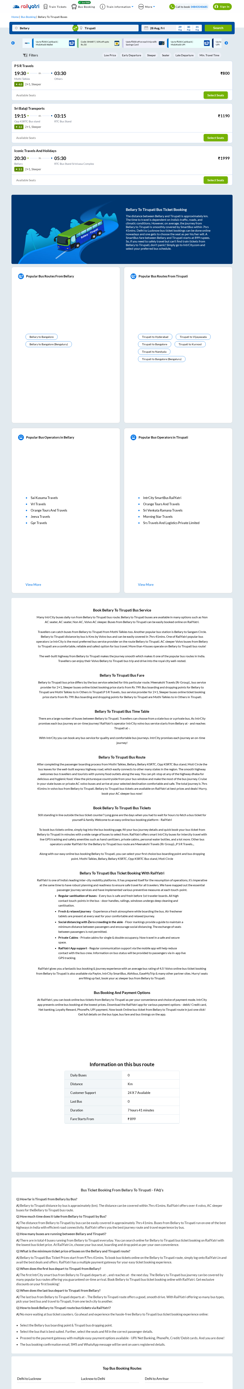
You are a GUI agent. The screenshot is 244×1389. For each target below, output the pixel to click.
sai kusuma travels (44, 498)
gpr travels (39, 523)
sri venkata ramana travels (162, 510)
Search (218, 28)
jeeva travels (40, 517)
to (29, 1379)
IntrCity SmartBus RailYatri (162, 498)
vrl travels (38, 504)
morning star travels (158, 517)
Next (225, 43)
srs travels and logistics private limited (171, 523)
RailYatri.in (65, 1245)
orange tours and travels (49, 510)
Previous (12, 43)
